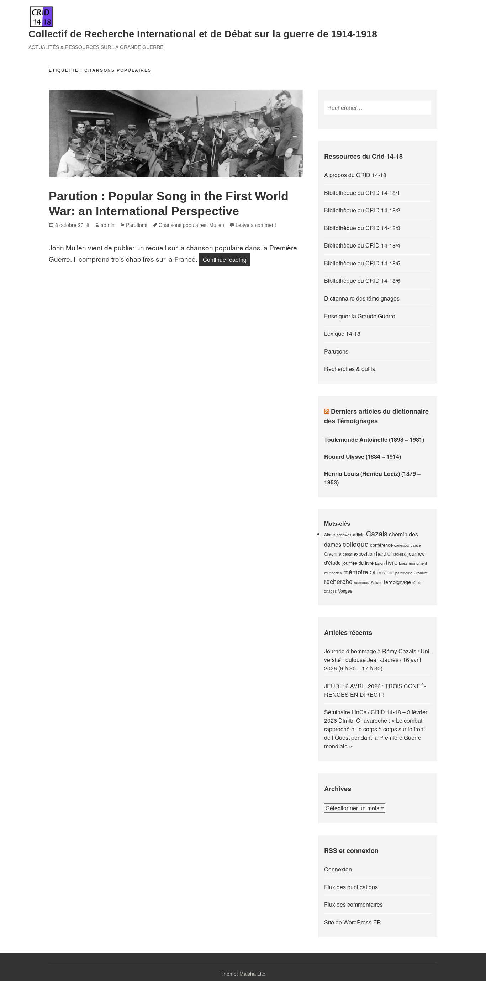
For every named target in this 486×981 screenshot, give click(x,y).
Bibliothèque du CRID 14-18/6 (362, 280)
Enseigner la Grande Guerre (359, 316)
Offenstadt (382, 572)
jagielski (399, 554)
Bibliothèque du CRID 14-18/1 (362, 193)
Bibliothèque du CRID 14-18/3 (362, 228)
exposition (364, 553)
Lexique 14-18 (342, 333)
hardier (384, 553)
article (359, 534)
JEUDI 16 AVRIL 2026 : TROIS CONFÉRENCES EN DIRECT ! (375, 690)
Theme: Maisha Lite (243, 973)
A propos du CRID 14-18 (355, 175)
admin (108, 224)
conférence (381, 544)
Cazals (376, 533)
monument (418, 563)
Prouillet (420, 573)
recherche (338, 581)
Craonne (332, 554)
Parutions (136, 224)
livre (391, 562)
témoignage (397, 581)
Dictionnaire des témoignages (362, 298)
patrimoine (403, 573)
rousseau (361, 582)
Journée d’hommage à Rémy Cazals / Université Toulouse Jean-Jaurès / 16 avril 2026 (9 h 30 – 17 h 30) (377, 659)
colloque (356, 543)
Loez (403, 563)
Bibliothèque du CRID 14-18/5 (362, 263)
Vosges (345, 591)
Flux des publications (351, 887)
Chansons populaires (182, 224)
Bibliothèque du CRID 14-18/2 (362, 210)
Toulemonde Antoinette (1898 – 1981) (374, 439)
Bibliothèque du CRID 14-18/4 (362, 245)
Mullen (216, 224)
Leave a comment (256, 224)
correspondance (407, 545)
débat (347, 554)
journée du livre (358, 563)
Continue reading (226, 259)
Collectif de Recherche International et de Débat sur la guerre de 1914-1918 (202, 34)
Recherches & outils (349, 369)
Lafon (380, 563)
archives (344, 534)
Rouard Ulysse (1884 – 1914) (362, 456)
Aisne (329, 534)
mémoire (355, 571)
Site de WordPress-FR (352, 922)
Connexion (338, 869)
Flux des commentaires (353, 904)
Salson (376, 582)
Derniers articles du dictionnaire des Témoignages (376, 416)
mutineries (333, 573)
